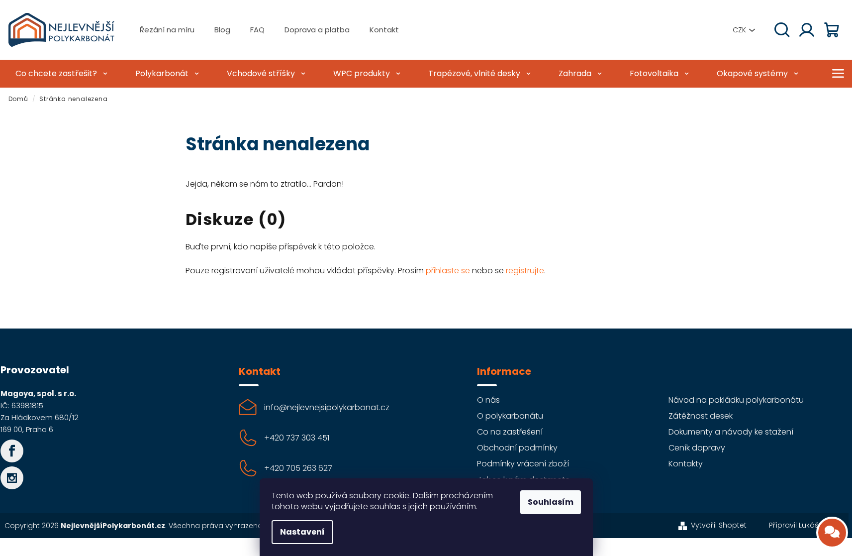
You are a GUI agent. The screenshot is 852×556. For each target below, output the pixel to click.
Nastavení (302, 532)
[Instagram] (11, 477)
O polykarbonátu (510, 416)
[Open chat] (832, 533)
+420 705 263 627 (298, 468)
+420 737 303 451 (296, 438)
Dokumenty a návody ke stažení (730, 432)
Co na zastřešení (510, 432)
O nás (488, 400)
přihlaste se (448, 270)
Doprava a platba (317, 29)
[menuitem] (60, 74)
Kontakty (685, 463)
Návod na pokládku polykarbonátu (736, 400)
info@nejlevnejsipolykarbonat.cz (326, 407)
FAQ (257, 29)
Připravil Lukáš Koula (805, 525)
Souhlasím (550, 502)
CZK (739, 30)
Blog (222, 29)
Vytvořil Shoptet (719, 525)
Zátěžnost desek (700, 416)
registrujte (525, 270)
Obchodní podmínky (517, 447)
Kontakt (384, 29)
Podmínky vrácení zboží (523, 463)
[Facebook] (11, 451)
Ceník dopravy (696, 447)
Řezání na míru (167, 29)
